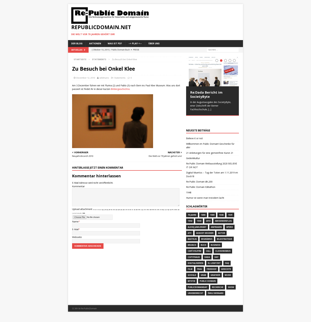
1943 (199, 212)
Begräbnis (206, 230)
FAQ (227, 254)
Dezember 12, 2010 (85, 77)
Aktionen (95, 43)
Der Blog (76, 43)
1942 (190, 212)
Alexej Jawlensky (197, 218)
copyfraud (194, 248)
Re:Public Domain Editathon (200, 178)
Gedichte (226, 260)
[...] (209, 109)
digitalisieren (195, 254)
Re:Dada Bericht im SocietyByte (206, 94)
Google (192, 266)
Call (208, 242)
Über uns (154, 43)
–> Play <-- (135, 43)
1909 (212, 206)
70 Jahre (192, 206)
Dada (207, 248)
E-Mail (75, 229)
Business (215, 236)
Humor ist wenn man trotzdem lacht (205, 188)
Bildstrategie (224, 230)
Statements (120, 77)
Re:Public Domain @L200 (199, 172)
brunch (192, 236)
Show (231, 278)
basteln (192, 230)
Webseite (77, 237)
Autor (221, 224)
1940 (221, 206)
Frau (199, 260)
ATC (190, 224)
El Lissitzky (214, 254)
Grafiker (215, 266)
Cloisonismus (222, 242)
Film (190, 260)
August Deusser (204, 224)
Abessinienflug (223, 212)
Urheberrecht (195, 284)
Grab (203, 266)
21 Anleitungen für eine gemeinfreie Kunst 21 (209, 143)
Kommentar (78, 186)
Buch (203, 236)
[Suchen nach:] (223, 49)
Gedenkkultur (193, 149)
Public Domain (208, 272)
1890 (203, 206)
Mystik (191, 272)
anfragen (216, 218)
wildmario (104, 77)
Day (216, 248)
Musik (228, 266)
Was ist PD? (115, 43)
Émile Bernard (216, 284)
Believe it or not (194, 129)
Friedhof (212, 260)
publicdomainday (197, 278)
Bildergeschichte (120, 89)
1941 (230, 206)
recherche (217, 278)
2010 (208, 212)
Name (75, 221)
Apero (229, 218)
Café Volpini (194, 242)
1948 (188, 183)
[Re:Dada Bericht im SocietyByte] (212, 71)
